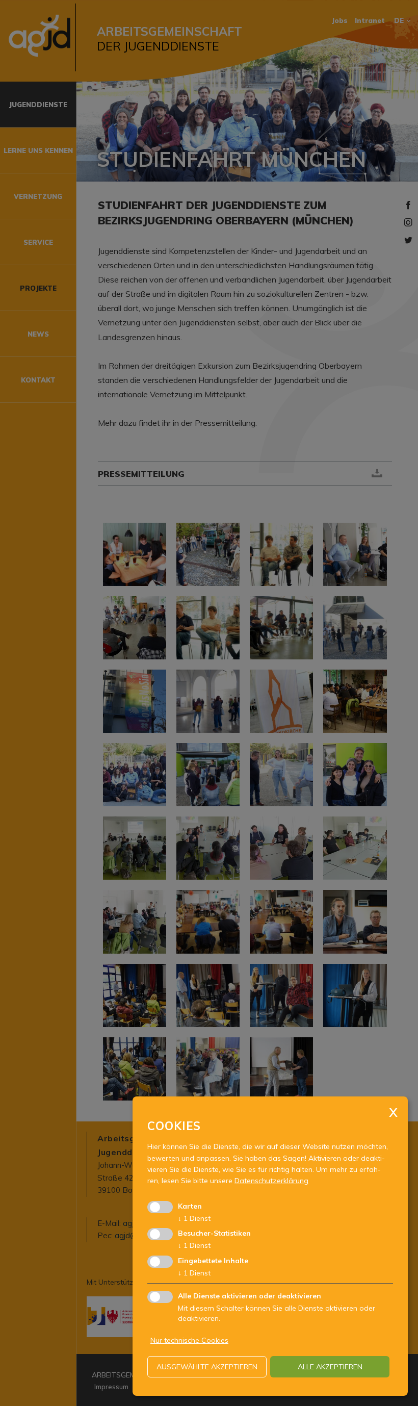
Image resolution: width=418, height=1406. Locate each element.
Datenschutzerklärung (271, 1180)
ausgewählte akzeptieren (206, 1366)
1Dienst (194, 1218)
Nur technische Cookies (189, 1340)
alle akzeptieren (330, 1366)
